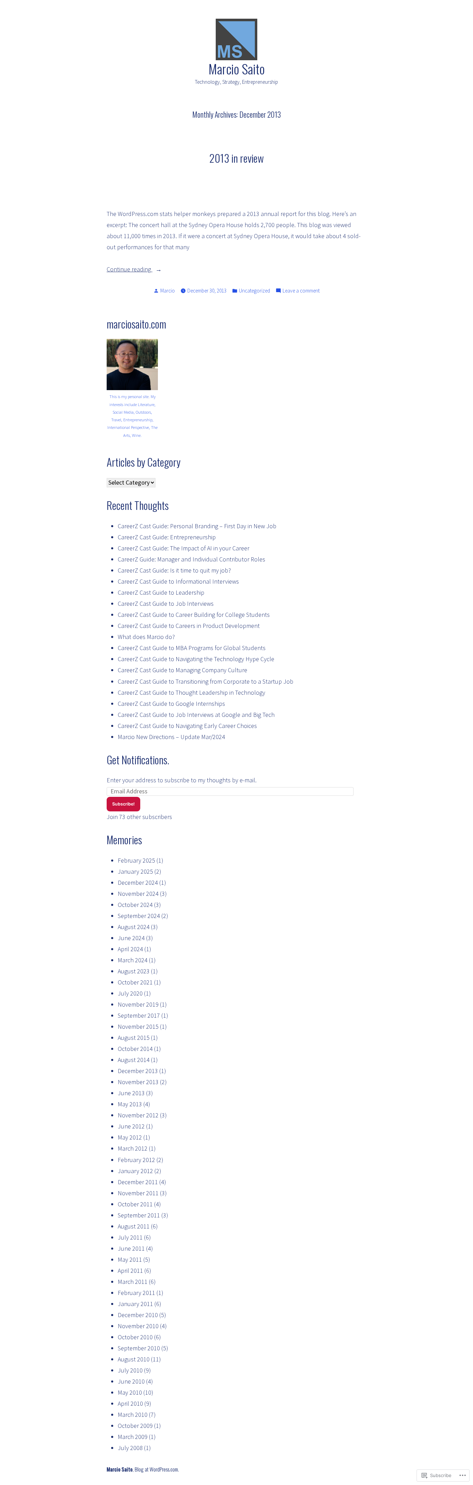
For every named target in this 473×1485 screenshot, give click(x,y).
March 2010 (133, 1415)
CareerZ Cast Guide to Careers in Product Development (189, 626)
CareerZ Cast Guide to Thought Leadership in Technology (191, 692)
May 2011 (130, 1259)
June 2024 (131, 938)
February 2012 (136, 1160)
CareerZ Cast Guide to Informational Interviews (178, 581)
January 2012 (135, 1171)
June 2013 (131, 1093)
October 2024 (135, 905)
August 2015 (134, 1038)
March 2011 (133, 1282)
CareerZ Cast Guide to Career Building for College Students (194, 615)
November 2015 (138, 1026)
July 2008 (130, 1448)
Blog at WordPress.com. (157, 1469)
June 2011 (131, 1248)
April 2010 (130, 1403)
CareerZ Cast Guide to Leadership (161, 592)
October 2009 (135, 1426)
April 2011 (130, 1271)
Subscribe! (123, 804)
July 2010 (130, 1370)
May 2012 (130, 1137)
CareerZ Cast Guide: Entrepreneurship (167, 537)
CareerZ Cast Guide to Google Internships (171, 704)
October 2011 (135, 1204)
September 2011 (139, 1215)
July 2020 (130, 993)
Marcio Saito (236, 68)
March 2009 (133, 1437)
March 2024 (133, 960)
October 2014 (135, 1049)
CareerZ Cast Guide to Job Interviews (166, 604)
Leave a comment (301, 291)
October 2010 (135, 1337)
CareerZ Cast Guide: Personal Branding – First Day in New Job (197, 526)
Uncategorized (254, 290)
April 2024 (130, 949)
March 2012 (133, 1148)
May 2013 (130, 1104)
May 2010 (130, 1392)
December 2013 (138, 1071)
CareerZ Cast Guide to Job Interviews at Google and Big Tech (196, 715)
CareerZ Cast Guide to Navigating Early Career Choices (187, 726)
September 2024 (139, 916)
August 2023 (134, 971)
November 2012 (138, 1115)
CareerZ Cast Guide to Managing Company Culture (182, 670)
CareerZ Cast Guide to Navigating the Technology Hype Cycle (196, 659)
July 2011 (130, 1237)
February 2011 (136, 1293)
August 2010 (134, 1359)
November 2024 (138, 894)
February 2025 (136, 860)
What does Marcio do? (146, 637)
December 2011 (138, 1182)
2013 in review (236, 158)
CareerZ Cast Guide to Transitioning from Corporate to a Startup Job (205, 681)
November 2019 (138, 1004)
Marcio (167, 290)
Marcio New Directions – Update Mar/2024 (171, 737)
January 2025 (135, 871)
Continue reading (129, 270)
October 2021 (135, 982)
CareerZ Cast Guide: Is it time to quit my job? (174, 570)
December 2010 (138, 1315)
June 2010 (131, 1381)
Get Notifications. (138, 759)
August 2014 (134, 1060)
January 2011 (135, 1304)
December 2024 (138, 882)
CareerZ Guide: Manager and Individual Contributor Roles (191, 559)
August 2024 (134, 927)
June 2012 (131, 1126)
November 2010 (138, 1326)
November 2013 (138, 1082)
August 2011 (134, 1226)
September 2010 (139, 1348)
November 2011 (138, 1193)
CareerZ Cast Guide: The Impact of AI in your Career (183, 548)
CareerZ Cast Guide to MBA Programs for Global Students (192, 648)
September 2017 (139, 1015)
